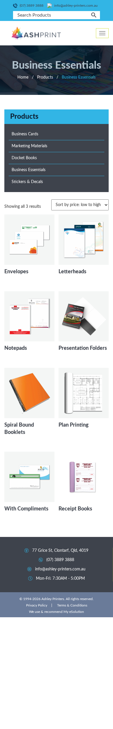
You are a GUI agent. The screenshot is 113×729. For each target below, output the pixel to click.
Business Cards (25, 134)
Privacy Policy (36, 605)
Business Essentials (28, 170)
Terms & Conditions (72, 605)
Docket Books (24, 158)
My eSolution (73, 611)
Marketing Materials (29, 146)
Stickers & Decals (27, 182)
